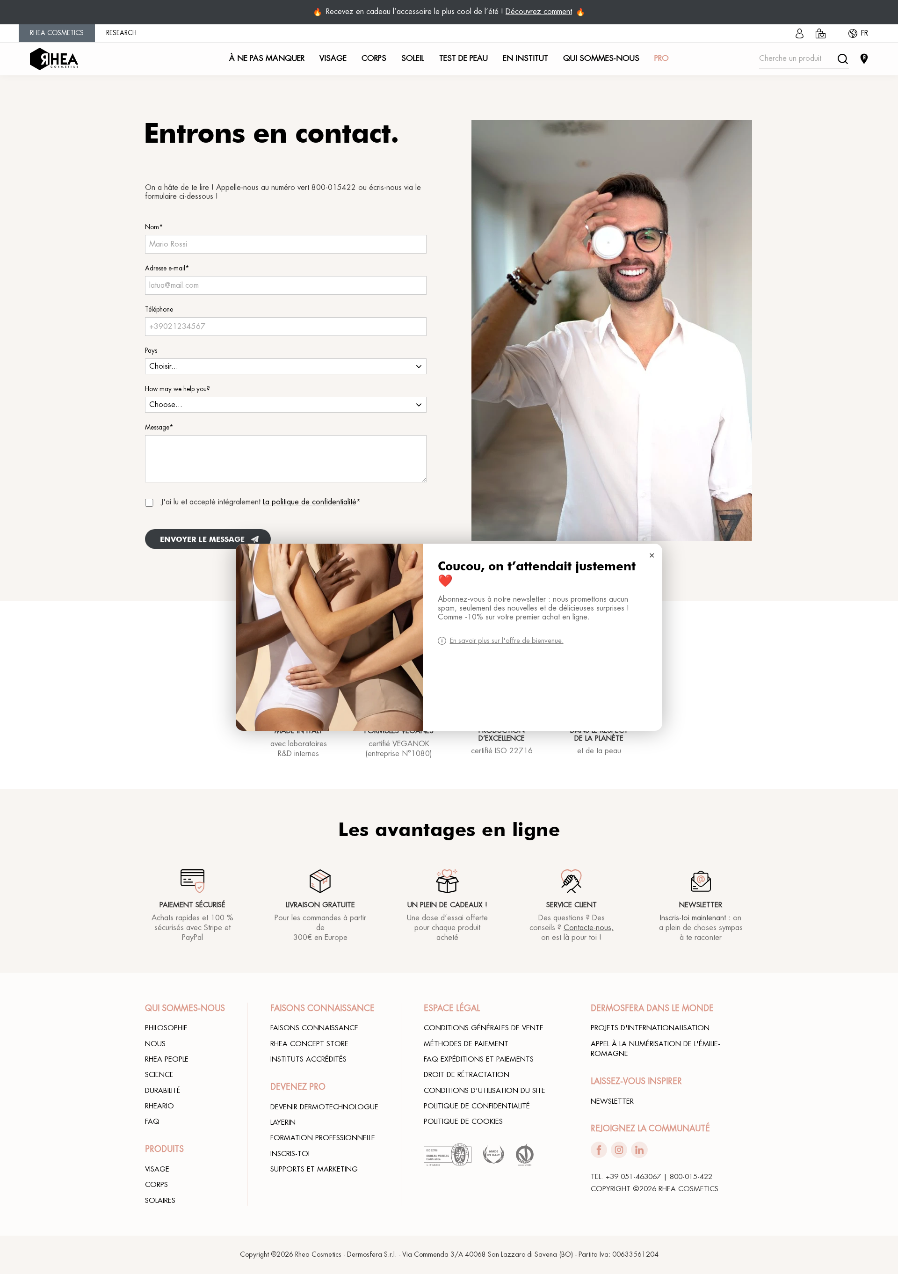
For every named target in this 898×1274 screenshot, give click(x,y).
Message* (159, 427)
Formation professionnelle (322, 1138)
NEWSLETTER (612, 1101)
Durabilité (163, 1090)
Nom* (154, 227)
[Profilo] (799, 33)
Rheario (159, 1106)
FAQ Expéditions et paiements (479, 1059)
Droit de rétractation (466, 1074)
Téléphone (159, 309)
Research (121, 33)
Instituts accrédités (308, 1059)
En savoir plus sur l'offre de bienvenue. (507, 640)
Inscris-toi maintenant (693, 918)
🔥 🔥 (449, 12)
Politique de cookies (463, 1121)
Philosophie (166, 1028)
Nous (155, 1044)
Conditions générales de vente (483, 1028)
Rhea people (166, 1059)
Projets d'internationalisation (650, 1028)
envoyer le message (202, 539)
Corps (156, 1184)
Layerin (283, 1122)
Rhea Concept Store (309, 1044)
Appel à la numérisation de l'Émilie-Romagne (655, 1048)
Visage (157, 1169)
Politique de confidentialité (477, 1106)
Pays (151, 351)
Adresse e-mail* (167, 268)
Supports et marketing (314, 1169)
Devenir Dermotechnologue (324, 1107)
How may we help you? (177, 389)
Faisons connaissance (314, 1028)
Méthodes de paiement (466, 1044)
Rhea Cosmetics (57, 33)
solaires (160, 1200)
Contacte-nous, (589, 928)
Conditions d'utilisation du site (484, 1090)
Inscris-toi (290, 1154)
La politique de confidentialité (309, 502)
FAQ (152, 1121)
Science (159, 1074)
